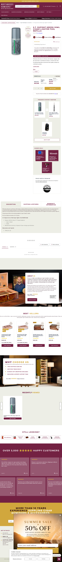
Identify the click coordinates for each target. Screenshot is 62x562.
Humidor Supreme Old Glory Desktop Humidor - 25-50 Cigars (38, 335)
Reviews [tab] (4, 246)
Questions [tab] (12, 246)
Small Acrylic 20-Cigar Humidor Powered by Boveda (22, 335)
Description (11, 204)
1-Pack (36, 71)
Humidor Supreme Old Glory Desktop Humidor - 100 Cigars (54, 335)
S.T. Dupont (39, 33)
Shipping (54, 78)
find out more (32, 299)
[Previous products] (1, 406)
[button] (5, 12)
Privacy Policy (37, 555)
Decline (43, 559)
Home (17, 22)
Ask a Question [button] (45, 244)
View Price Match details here (41, 181)
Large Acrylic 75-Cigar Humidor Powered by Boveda (6, 335)
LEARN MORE (36, 66)
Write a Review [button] (56, 244)
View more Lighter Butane (8, 22)
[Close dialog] (60, 515)
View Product (7, 345)
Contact (8, 537)
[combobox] (27, 6)
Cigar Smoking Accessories (26, 22)
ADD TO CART (13, 418)
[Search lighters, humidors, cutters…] (38, 6)
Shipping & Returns (31, 204)
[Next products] (60, 406)
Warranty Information (51, 204)
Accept (30, 559)
